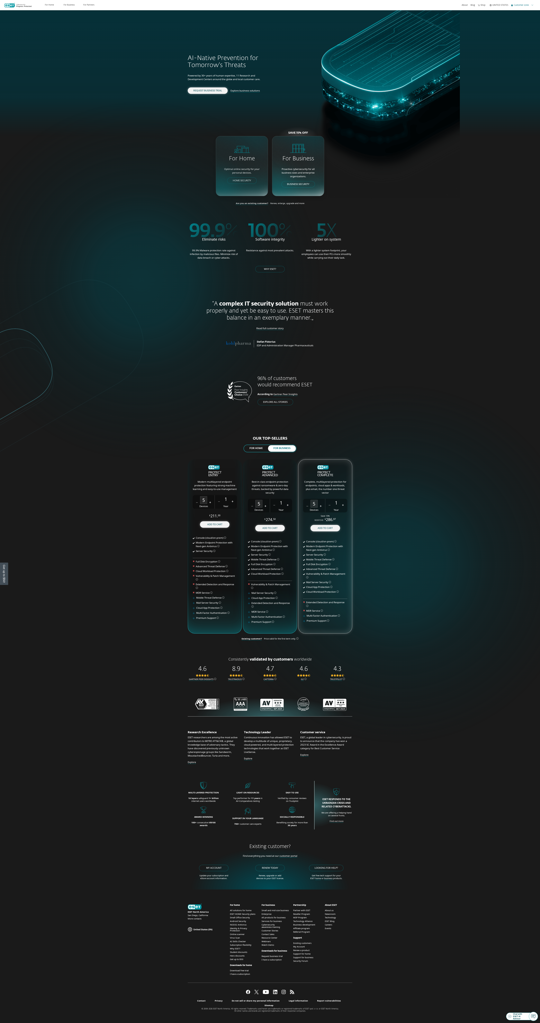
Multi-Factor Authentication (211, 612)
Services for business (272, 921)
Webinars (266, 941)
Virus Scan (235, 937)
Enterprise (266, 914)
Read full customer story (270, 328)
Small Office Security (240, 917)
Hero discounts (237, 955)
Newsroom (330, 914)
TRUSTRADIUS (235, 679)
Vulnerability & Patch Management (215, 575)
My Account (299, 946)
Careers (328, 924)
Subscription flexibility (240, 944)
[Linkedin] (275, 993)
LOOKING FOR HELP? (326, 867)
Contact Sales (268, 934)
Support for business (303, 957)
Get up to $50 (236, 959)
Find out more (336, 821)
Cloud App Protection (208, 607)
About (465, 5)
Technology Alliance (302, 921)
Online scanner (237, 934)
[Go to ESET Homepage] (18, 5)
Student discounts (238, 952)
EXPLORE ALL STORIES (275, 401)
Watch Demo (268, 944)
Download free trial (239, 970)
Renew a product (301, 950)
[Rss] (292, 993)
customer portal (288, 855)
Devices (203, 506)
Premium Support (206, 618)
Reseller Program (301, 914)
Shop (483, 5)
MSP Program (300, 917)
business (328, 878)
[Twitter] (256, 993)
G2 (302, 679)
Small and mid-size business (275, 910)
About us (329, 910)
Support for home (301, 953)
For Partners (88, 5)
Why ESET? (270, 269)
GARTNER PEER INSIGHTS (201, 679)
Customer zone (521, 5)
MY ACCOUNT (213, 867)
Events (328, 928)
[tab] (256, 448)
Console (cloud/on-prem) (209, 537)
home (318, 878)
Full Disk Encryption (206, 561)
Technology (330, 917)
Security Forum (300, 960)
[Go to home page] (195, 907)
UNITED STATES (500, 5)
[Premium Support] (195, 618)
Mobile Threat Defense (209, 597)
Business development (304, 924)
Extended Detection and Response (215, 584)
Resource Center (269, 937)
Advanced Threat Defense (210, 566)
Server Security (204, 551)
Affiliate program (301, 928)
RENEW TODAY (270, 867)
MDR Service (203, 592)
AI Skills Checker (238, 941)
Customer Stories (270, 930)
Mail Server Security (207, 602)
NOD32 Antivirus (238, 924)
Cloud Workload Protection (211, 571)
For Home (49, 5)
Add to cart (214, 524)
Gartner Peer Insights (285, 394)
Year (225, 506)
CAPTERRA (269, 679)
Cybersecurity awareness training (271, 925)
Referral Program (301, 931)
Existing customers (302, 943)
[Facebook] (248, 993)
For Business (69, 5)
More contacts (195, 918)
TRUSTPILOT (336, 679)
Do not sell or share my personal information (256, 1000)
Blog (473, 5)
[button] (197, 502)
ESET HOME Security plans (242, 914)
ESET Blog (329, 921)
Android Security (238, 921)
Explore (192, 762)
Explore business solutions (245, 90)
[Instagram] (283, 993)
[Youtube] (266, 993)
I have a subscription (240, 974)
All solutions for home (240, 910)
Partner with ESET (301, 910)
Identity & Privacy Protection (238, 929)
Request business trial (207, 90)
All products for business (274, 917)
